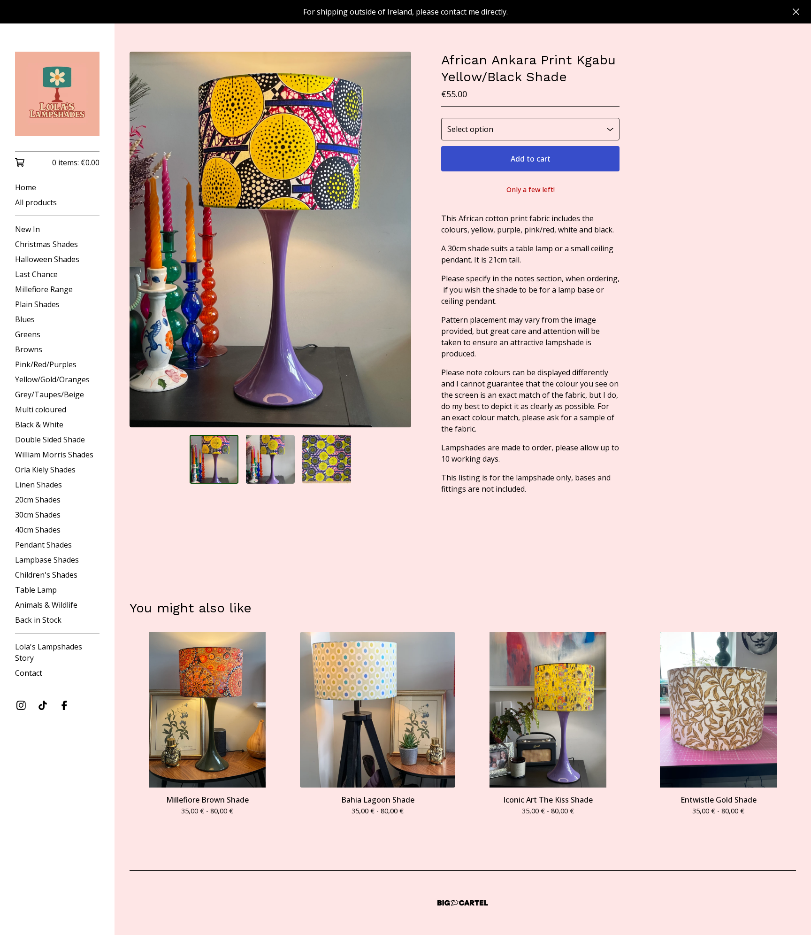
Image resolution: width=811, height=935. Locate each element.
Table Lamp (36, 590)
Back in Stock (38, 620)
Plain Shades (37, 304)
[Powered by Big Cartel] (462, 903)
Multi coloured (40, 409)
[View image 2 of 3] (270, 459)
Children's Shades (46, 575)
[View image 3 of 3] (326, 459)
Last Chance (36, 274)
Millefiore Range (44, 289)
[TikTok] (43, 705)
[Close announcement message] (795, 11)
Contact (28, 673)
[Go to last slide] (142, 239)
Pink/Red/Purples (46, 364)
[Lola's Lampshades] (57, 94)
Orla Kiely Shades (45, 469)
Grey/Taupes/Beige (49, 394)
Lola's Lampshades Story (48, 652)
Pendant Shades (43, 545)
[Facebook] (64, 705)
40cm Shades (38, 530)
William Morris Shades (54, 454)
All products (36, 202)
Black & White (39, 424)
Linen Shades (38, 484)
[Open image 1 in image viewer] (270, 239)
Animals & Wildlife (46, 605)
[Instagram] (21, 705)
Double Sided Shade (50, 439)
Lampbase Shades (47, 560)
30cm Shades (38, 515)
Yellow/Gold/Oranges (52, 379)
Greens (27, 334)
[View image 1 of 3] (214, 459)
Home (25, 187)
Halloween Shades (47, 259)
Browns (28, 349)
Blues (25, 319)
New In (27, 229)
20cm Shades (38, 500)
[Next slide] (398, 239)
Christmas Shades (46, 244)
